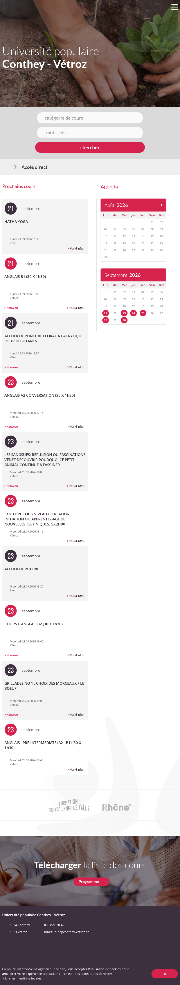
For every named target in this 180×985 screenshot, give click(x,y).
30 (124, 320)
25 (142, 313)
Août (116, 205)
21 (105, 313)
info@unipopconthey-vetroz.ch (66, 932)
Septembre (122, 275)
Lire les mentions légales (23, 978)
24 (133, 313)
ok (164, 974)
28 (105, 320)
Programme (89, 881)
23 (124, 313)
